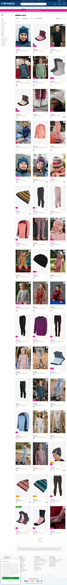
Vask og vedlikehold (38, 564)
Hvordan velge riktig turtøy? (39, 563)
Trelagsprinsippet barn (38, 558)
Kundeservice (6, 558)
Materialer (21, 567)
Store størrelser (37, 567)
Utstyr (2, 33)
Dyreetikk (21, 563)
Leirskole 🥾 (51, 563)
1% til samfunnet (22, 564)
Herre (18, 7)
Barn (23, 7)
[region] (10, 571)
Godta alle (11, 578)
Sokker (2, 24)
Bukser (2, 19)
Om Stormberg (22, 558)
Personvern (21, 568)
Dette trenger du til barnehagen (40, 561)
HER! (40, 10)
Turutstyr (34, 7)
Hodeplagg (3, 39)
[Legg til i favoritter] (30, 25)
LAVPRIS (53, 7)
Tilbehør (3, 45)
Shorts (2, 25)
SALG (7, 7)
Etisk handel (21, 562)
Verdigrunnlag (22, 559)
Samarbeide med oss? (23, 569)
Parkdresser (3, 22)
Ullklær (2, 34)
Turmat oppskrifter (38, 568)
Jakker (2, 18)
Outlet (47, 7)
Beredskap (36, 569)
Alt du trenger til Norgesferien (40, 559)
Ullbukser (3, 36)
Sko (28, 7)
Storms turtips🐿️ (52, 562)
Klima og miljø (22, 561)
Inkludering (21, 566)
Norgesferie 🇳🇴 (52, 558)
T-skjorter (3, 27)
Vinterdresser (4, 41)
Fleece (2, 28)
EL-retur (35, 566)
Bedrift (60, 7)
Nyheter (41, 7)
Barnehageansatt (52, 564)
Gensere (3, 30)
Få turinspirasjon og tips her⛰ (55, 559)
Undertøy (3, 42)
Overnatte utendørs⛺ (53, 561)
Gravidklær (36, 562)
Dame (12, 7)
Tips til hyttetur (52, 566)
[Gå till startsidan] (8, 4)
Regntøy (3, 31)
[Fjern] (45, 4)
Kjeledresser (3, 44)
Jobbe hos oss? (22, 571)
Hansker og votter (4, 38)
